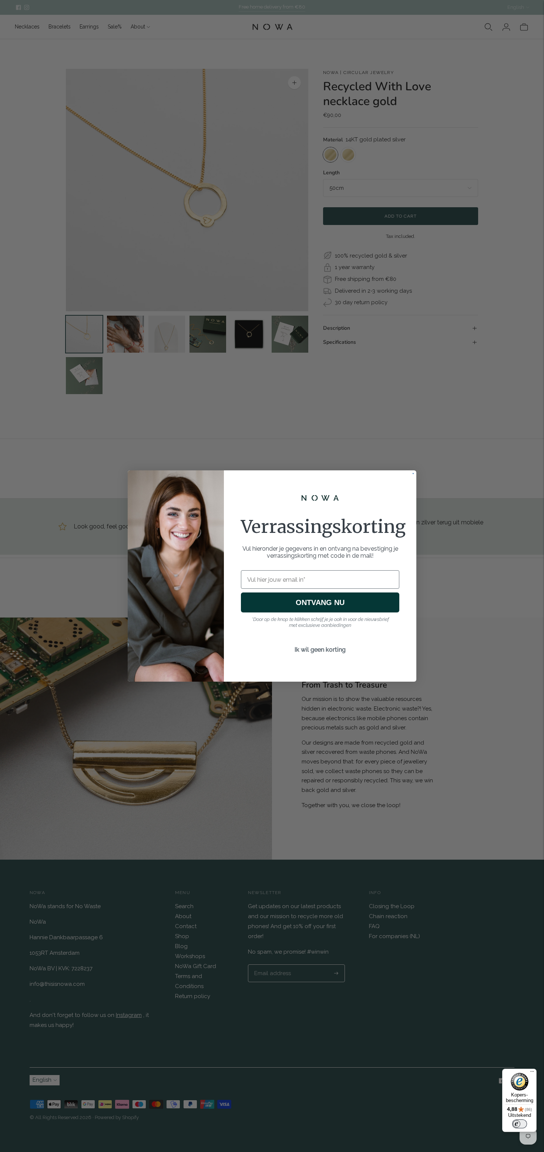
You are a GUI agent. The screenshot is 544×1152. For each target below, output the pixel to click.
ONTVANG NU (320, 602)
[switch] (519, 1123)
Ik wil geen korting (320, 649)
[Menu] (532, 1073)
